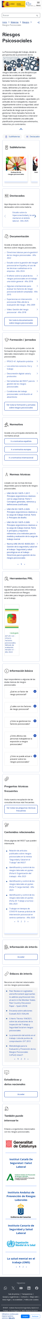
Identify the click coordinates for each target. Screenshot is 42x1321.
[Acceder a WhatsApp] (5, 1289)
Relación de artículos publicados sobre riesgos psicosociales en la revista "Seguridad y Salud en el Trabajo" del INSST (20, 856)
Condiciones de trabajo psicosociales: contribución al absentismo (19, 394)
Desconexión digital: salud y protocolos (19, 375)
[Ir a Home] (19, 4)
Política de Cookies (31, 1300)
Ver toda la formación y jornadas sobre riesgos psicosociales (21, 406)
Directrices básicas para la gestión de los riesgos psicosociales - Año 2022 (22, 255)
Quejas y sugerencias (11, 1297)
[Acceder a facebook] (36, 1289)
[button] (38, 4)
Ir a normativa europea (21, 449)
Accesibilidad (17, 1300)
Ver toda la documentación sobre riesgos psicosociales (21, 321)
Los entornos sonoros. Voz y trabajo (19, 367)
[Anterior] (5, 216)
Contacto (24, 1297)
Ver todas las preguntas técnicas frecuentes (21, 809)
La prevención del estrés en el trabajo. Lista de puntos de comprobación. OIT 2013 (22, 1038)
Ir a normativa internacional (21, 457)
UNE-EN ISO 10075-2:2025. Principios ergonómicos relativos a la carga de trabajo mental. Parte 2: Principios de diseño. (22, 513)
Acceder (21, 957)
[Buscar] (37, 15)
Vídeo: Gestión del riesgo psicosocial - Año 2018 (17, 311)
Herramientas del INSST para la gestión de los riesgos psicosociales (21, 384)
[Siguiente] (35, 216)
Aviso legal (6, 1300)
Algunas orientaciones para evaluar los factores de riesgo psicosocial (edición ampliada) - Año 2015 (22, 290)
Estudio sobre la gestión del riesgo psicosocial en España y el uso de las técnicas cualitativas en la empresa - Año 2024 (22, 266)
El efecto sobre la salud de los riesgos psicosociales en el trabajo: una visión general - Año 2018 (22, 278)
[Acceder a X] (13, 1289)
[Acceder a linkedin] (29, 1289)
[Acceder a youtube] (21, 1289)
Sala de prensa (13, 1294)
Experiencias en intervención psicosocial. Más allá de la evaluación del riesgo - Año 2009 (21, 302)
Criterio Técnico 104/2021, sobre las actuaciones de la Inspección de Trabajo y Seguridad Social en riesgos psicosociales (21, 1024)
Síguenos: (21, 1283)
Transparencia (26, 1294)
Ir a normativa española (21, 441)
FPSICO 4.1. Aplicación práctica (20, 361)
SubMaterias (14, 136)
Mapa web (34, 1297)
